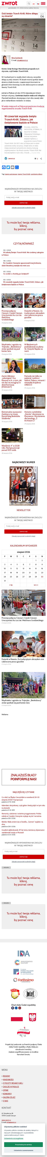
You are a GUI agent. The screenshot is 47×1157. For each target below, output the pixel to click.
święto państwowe (11, 174)
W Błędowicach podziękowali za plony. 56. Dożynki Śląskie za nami (34, 347)
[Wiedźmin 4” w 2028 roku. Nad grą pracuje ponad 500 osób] (12, 435)
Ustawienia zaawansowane (23, 1150)
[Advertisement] (23, 739)
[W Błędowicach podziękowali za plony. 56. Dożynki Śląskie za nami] (34, 334)
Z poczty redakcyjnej (13, 1083)
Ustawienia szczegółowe (13, 1138)
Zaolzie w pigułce (11, 1087)
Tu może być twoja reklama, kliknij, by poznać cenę (23, 226)
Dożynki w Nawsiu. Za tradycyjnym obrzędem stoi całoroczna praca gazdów (34, 314)
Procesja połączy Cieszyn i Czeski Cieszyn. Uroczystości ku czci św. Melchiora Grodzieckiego (12, 315)
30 (42, 577)
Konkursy (7, 1094)
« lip (11, 585)
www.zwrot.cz (6, 1120)
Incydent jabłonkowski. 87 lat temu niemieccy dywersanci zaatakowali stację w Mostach (23, 831)
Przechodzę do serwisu (23, 1144)
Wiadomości (8, 1079)
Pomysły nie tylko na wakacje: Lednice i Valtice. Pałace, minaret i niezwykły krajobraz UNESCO (34, 380)
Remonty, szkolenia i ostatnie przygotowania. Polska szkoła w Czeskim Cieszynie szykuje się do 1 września (21, 815)
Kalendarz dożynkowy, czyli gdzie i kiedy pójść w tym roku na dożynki (23, 806)
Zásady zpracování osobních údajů (23, 208)
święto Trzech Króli (24, 174)
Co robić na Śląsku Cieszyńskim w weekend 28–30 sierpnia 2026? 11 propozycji (20, 798)
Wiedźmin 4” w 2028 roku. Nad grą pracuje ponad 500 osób (11, 448)
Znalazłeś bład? (24, 777)
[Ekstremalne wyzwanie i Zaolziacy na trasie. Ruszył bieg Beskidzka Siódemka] (12, 401)
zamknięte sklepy (36, 174)
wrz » (36, 585)
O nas (5, 1101)
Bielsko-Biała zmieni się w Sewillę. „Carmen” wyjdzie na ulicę (22, 823)
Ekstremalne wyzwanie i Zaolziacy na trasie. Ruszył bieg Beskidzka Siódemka (12, 415)
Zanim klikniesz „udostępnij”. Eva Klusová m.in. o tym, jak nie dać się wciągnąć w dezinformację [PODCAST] (12, 381)
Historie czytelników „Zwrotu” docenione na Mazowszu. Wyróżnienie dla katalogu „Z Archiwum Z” (34, 416)
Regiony (6, 1076)
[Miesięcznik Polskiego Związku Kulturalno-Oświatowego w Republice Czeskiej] (10, 3)
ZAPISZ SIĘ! (24, 203)
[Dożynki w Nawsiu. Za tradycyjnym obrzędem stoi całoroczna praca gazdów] (34, 300)
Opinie (5, 1090)
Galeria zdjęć (9, 1097)
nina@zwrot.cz (22, 60)
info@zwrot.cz (11, 1122)
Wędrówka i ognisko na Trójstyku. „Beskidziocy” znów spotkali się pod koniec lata (12, 347)
